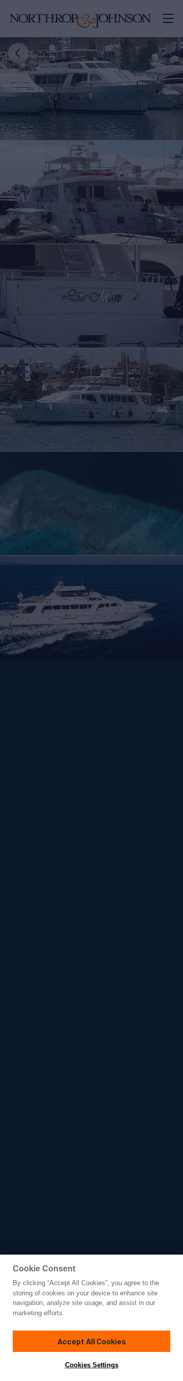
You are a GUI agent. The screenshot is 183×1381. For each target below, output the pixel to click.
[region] (91, 1318)
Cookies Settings (91, 1365)
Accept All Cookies (91, 1341)
